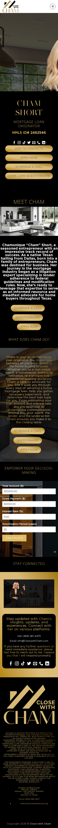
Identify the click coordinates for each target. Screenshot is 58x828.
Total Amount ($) (13, 486)
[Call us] (38, 142)
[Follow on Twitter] (29, 142)
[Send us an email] (34, 142)
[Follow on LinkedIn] (43, 142)
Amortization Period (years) (19, 524)
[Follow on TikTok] (24, 142)
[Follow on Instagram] (19, 142)
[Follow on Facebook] (14, 142)
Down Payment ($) (13, 498)
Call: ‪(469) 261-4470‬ (29, 636)
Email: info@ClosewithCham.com (29, 641)
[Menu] (52, 6)
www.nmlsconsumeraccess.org (34, 803)
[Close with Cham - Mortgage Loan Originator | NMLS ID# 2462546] (10, 6)
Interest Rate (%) (12, 511)
